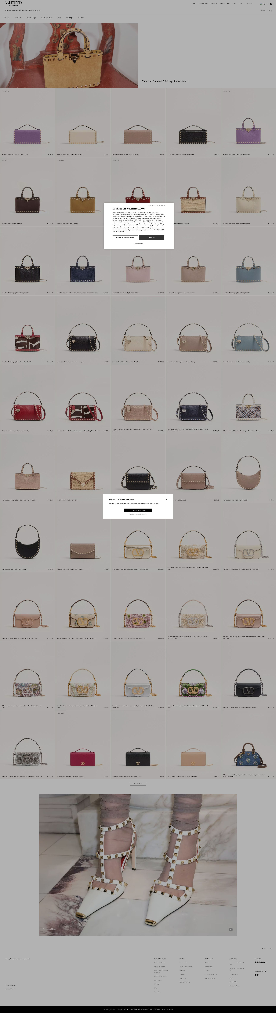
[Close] (166, 499)
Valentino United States (138, 510)
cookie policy (160, 230)
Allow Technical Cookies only (125, 237)
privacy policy (120, 231)
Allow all (152, 237)
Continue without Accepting (157, 205)
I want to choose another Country (138, 514)
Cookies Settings (138, 243)
